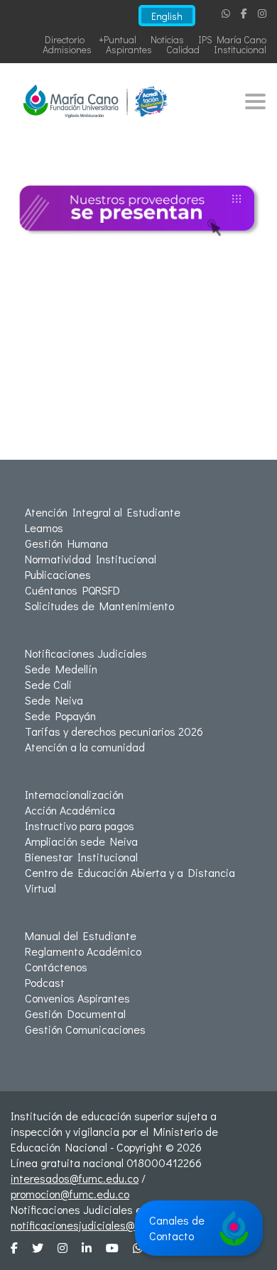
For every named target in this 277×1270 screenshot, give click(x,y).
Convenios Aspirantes (77, 997)
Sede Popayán (60, 715)
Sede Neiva (54, 699)
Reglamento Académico (83, 951)
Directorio (65, 39)
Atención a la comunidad (85, 746)
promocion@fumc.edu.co (70, 1193)
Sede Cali (48, 684)
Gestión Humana (66, 543)
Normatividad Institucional (90, 558)
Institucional (240, 49)
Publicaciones (58, 574)
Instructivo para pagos (79, 825)
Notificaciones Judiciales (86, 653)
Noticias (167, 39)
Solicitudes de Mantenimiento (99, 605)
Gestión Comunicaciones (85, 1029)
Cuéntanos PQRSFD (72, 589)
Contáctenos (56, 966)
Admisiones (67, 49)
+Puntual (117, 39)
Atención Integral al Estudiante (102, 511)
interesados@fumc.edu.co (74, 1178)
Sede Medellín (61, 668)
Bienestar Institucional (81, 856)
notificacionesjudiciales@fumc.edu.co (103, 1224)
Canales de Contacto (177, 1228)
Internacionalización (74, 794)
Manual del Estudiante (80, 935)
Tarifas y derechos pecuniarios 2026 (114, 731)
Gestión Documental (75, 1013)
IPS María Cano (232, 39)
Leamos (44, 527)
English (167, 16)
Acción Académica (70, 809)
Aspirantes (129, 49)
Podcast (45, 982)
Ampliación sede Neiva (81, 841)
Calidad (183, 49)
